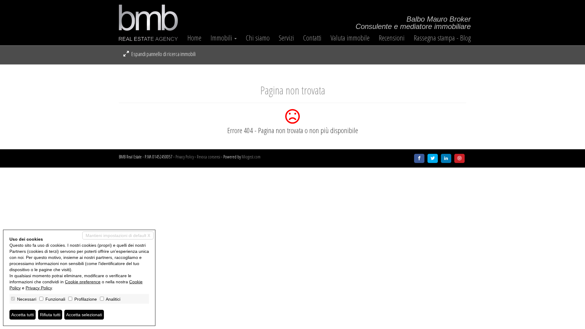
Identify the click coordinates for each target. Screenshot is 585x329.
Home (194, 38)
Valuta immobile (350, 38)
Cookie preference (83, 281)
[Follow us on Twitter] (432, 158)
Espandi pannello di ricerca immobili (163, 54)
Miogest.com (251, 157)
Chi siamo (258, 38)
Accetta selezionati (84, 314)
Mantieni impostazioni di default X (118, 235)
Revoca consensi (208, 157)
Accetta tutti (22, 314)
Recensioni (392, 38)
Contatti (312, 38)
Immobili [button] (222, 38)
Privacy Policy (185, 157)
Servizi (286, 38)
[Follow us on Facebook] (419, 158)
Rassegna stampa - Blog (442, 38)
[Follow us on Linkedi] (446, 158)
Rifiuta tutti (50, 314)
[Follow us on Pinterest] (459, 158)
